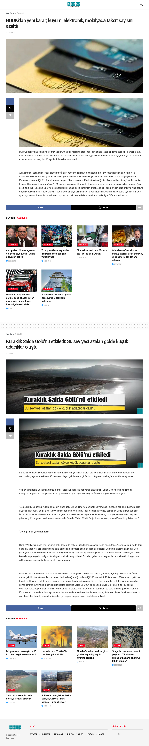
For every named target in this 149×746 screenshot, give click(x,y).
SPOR (80, 734)
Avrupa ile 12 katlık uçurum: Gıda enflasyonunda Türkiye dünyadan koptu (20, 253)
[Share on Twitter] (10, 108)
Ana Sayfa (10, 13)
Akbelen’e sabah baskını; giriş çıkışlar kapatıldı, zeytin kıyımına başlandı (92, 654)
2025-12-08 (47, 659)
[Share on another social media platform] (10, 115)
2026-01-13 (12, 659)
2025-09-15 (82, 662)
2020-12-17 (10, 353)
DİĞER (101, 734)
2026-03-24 (47, 261)
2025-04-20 (47, 706)
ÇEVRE (19, 334)
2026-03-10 (12, 308)
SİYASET (33, 734)
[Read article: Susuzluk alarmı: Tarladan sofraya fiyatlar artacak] (21, 681)
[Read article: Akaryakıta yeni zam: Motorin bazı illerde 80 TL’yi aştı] (92, 236)
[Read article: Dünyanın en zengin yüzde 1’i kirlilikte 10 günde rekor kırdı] (21, 637)
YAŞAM (91, 734)
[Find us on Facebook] (113, 734)
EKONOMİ (58, 734)
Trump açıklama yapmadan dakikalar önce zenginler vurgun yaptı (55, 253)
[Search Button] (141, 4)
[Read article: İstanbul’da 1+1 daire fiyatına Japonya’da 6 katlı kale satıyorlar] (56, 281)
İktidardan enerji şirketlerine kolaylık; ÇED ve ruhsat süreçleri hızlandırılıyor (56, 698)
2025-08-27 (118, 665)
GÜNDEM (45, 734)
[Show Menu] (7, 4)
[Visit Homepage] (74, 4)
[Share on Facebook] (10, 101)
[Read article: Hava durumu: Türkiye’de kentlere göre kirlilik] (56, 637)
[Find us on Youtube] (124, 734)
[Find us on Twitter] (118, 734)
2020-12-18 (10, 32)
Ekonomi (20, 13)
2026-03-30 (12, 261)
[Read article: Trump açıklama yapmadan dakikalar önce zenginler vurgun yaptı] (56, 236)
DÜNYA (70, 734)
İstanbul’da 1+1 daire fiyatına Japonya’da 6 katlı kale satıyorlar (56, 297)
